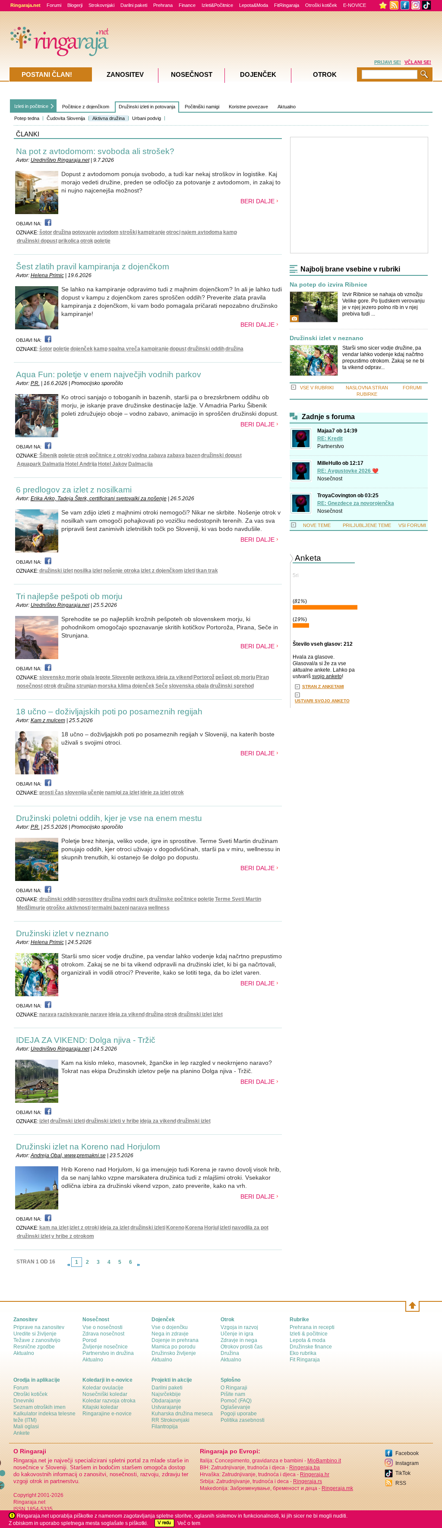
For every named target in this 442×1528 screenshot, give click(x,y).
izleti (189, 571)
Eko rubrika (303, 1353)
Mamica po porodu (174, 1347)
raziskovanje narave (82, 1014)
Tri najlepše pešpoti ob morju (69, 596)
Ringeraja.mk (337, 1488)
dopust (178, 349)
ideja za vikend (126, 1014)
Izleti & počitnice (309, 1334)
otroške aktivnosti (68, 908)
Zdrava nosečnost (103, 1334)
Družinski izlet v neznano (62, 933)
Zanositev (125, 74)
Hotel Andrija (81, 464)
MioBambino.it (324, 1461)
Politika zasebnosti (243, 1420)
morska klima (114, 686)
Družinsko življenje (174, 1353)
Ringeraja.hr (314, 1474)
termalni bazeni (110, 908)
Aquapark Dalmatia (40, 464)
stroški (128, 232)
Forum (20, 1388)
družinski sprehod (232, 686)
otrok (86, 241)
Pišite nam (233, 1394)
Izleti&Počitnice (217, 5)
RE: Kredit (330, 439)
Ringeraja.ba (304, 1468)
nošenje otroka (121, 571)
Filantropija (165, 1427)
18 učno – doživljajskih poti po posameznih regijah (109, 711)
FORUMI (412, 387)
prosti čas (51, 792)
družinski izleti (67, 1121)
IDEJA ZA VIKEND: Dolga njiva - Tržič (85, 1040)
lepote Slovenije (114, 677)
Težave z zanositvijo (36, 1340)
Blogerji (74, 5)
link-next (138, 1264)
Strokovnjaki (101, 5)
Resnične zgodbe (34, 1347)
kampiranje (151, 232)
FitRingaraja (286, 5)
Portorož (204, 677)
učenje (96, 792)
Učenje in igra (237, 1334)
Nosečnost (329, 479)
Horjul (211, 1228)
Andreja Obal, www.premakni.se (68, 1155)
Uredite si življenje (35, 1334)
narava (138, 908)
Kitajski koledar (100, 1407)
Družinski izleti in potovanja (147, 106)
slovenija (76, 792)
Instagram (407, 1463)
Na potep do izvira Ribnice (328, 284)
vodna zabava (149, 455)
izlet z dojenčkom (162, 571)
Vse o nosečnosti (102, 1327)
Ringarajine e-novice (107, 1414)
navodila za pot (250, 1228)
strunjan (86, 686)
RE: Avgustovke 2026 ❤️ (348, 471)
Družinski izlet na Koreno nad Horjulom (88, 1146)
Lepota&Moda (253, 5)
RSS (400, 1483)
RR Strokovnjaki (170, 1420)
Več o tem (188, 1523)
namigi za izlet (122, 792)
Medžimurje (31, 908)
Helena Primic (47, 275)
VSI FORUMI (412, 525)
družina (62, 232)
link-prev (68, 1264)
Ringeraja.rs (307, 1481)
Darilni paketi (133, 5)
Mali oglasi (26, 1427)
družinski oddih (205, 349)
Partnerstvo (330, 446)
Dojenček (258, 74)
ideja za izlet (114, 1228)
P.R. (35, 383)
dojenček (81, 349)
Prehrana (163, 5)
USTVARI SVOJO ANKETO (322, 700)
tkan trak (207, 571)
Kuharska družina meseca (182, 1414)
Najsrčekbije (166, 1394)
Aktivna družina (108, 118)
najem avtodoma (201, 232)
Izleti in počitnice (31, 106)
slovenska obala (189, 686)
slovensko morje (59, 677)
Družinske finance (311, 1347)
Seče (161, 686)
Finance (187, 5)
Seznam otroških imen (39, 1407)
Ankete (21, 1433)
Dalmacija (140, 464)
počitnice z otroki (110, 455)
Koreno (175, 1228)
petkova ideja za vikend (164, 677)
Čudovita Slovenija (66, 118)
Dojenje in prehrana (175, 1340)
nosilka (83, 571)
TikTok (402, 1473)
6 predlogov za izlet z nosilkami (74, 489)
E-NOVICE (354, 5)
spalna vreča (124, 349)
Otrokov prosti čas (241, 1347)
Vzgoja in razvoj (239, 1327)
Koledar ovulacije (102, 1388)
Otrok (325, 74)
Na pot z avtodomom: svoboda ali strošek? (95, 151)
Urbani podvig (146, 118)
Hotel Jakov (112, 464)
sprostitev (89, 899)
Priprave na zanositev (38, 1327)
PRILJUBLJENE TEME (367, 525)
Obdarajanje (166, 1401)
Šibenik (48, 455)
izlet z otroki (84, 1228)
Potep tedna (26, 118)
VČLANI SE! (417, 62)
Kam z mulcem (48, 720)
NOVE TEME (317, 525)
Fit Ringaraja (305, 1360)
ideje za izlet (155, 792)
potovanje (84, 232)
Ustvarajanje (166, 1407)
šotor (45, 232)
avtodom (108, 232)
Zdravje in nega (239, 1340)
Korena (194, 1228)
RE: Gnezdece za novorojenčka (355, 503)
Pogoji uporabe (239, 1414)
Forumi (54, 5)
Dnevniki (23, 1401)
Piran (262, 677)
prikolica (68, 241)
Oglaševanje (235, 1407)
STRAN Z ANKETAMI (323, 686)
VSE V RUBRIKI (317, 387)
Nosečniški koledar (104, 1394)
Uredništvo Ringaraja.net (60, 160)
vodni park (135, 899)
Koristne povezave (248, 106)
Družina (230, 1353)
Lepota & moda (307, 1340)
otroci (173, 232)
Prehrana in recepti (312, 1327)
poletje (102, 241)
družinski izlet (56, 571)
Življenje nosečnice (105, 1347)
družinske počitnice (173, 899)
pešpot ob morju (235, 677)
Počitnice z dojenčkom (85, 106)
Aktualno (287, 106)
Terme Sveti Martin (238, 899)
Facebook (407, 1453)
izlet (97, 571)
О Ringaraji (234, 1388)
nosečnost (30, 686)
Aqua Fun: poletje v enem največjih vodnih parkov (108, 374)
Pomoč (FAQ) (236, 1401)
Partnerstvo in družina (108, 1353)
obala (88, 677)
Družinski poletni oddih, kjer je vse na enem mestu (109, 818)
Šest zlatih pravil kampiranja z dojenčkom (92, 266)
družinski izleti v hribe (112, 1121)
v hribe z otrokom (72, 1236)
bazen (193, 455)
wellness (159, 908)
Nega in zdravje (170, 1334)
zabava (176, 455)
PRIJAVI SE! (387, 62)
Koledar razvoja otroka (109, 1401)
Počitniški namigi (202, 106)
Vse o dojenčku (170, 1327)
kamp (230, 232)
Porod (89, 1340)
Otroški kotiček (321, 5)
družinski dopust (37, 241)
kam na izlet (54, 1228)
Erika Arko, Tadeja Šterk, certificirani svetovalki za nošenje (99, 499)
